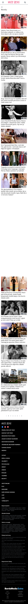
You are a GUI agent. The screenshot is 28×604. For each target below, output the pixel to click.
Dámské (20, 593)
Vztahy (4, 455)
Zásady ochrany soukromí (10, 439)
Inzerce (4, 450)
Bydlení (4, 472)
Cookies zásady (6, 447)
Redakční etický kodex (8, 436)
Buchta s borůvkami (9, 528)
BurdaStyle (20, 594)
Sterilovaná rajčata (16, 524)
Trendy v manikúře (5, 515)
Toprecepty (5, 501)
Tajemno (4, 475)
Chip (3, 495)
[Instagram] (5, 427)
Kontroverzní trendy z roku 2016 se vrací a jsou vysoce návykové (14, 566)
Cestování (6, 509)
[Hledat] (25, 2)
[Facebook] (2, 427)
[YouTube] (8, 427)
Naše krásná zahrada (8, 492)
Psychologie (5, 464)
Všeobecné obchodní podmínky (11, 444)
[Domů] (14, 2)
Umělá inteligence (19, 516)
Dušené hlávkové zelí (10, 529)
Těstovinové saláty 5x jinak (7, 524)
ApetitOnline (6, 483)
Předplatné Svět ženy (8, 430)
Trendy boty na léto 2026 (9, 519)
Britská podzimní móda (6, 518)
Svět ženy (7, 593)
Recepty (4, 478)
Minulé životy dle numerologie (15, 515)
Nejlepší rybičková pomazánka (14, 527)
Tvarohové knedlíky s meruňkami (15, 525)
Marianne (4, 489)
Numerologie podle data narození (15, 509)
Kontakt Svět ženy (7, 433)
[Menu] (3, 2)
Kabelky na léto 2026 (15, 518)
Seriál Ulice (13, 516)
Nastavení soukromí (8, 441)
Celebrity (5, 461)
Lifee (3, 498)
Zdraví (4, 467)
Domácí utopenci (15, 531)
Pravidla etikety (4, 507)
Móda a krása (6, 458)
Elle (3, 486)
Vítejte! (8, 510)
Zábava (4, 470)
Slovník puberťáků (11, 507)
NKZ (7, 594)
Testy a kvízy (18, 507)
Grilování (12, 510)
